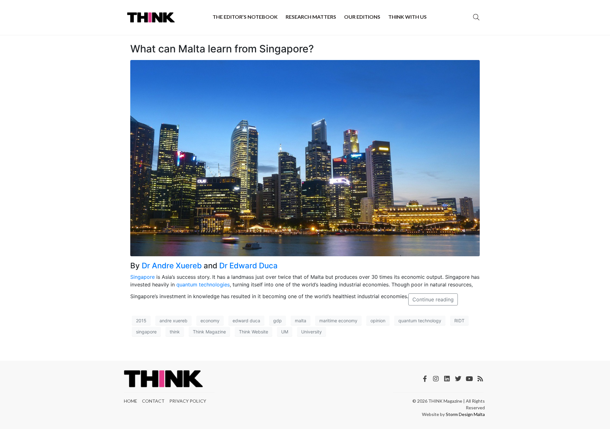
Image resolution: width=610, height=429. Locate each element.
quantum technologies (203, 284)
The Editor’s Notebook (245, 17)
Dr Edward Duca (248, 265)
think (175, 331)
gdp (277, 320)
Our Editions (362, 17)
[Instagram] (436, 379)
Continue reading (433, 299)
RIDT (459, 320)
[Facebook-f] (425, 379)
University (311, 331)
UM (284, 331)
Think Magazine (209, 331)
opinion (377, 320)
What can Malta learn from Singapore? (222, 49)
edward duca (246, 320)
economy (210, 320)
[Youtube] (469, 379)
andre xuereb (173, 320)
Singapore (142, 277)
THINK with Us (407, 17)
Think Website (253, 331)
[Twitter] (458, 379)
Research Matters (311, 17)
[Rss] (480, 379)
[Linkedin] (447, 379)
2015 (141, 320)
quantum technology (419, 320)
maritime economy (338, 320)
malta (300, 320)
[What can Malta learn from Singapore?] (305, 158)
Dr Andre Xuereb (172, 265)
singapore (146, 331)
